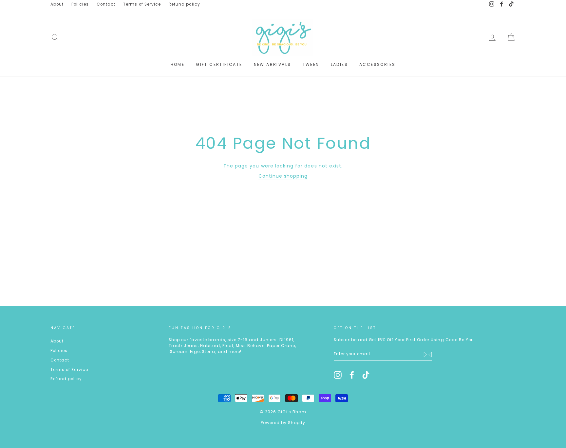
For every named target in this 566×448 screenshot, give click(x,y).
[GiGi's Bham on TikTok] (366, 375)
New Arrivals (272, 64)
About (57, 4)
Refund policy (184, 4)
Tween (311, 64)
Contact (106, 4)
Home (178, 64)
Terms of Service (142, 4)
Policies (79, 4)
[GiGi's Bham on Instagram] (338, 375)
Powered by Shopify (283, 422)
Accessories (377, 64)
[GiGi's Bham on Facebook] (352, 375)
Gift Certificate (219, 64)
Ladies (339, 64)
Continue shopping (283, 176)
